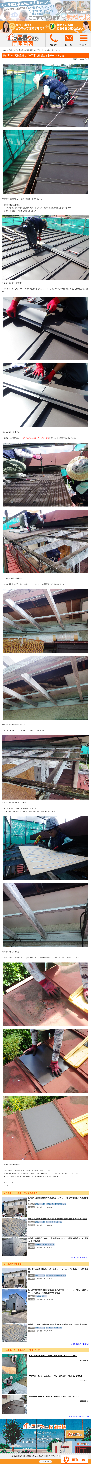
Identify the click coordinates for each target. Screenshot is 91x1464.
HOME (4, 50)
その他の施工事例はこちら (80, 1258)
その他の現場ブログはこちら (79, 1416)
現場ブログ (13, 50)
